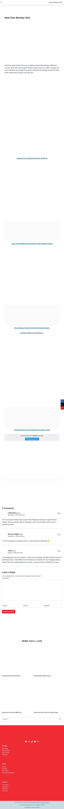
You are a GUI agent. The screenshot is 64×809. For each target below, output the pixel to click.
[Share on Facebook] (62, 401)
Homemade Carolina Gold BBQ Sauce (12, 712)
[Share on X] (62, 404)
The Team (5, 771)
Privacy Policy (28, 807)
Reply (59, 513)
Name (5, 606)
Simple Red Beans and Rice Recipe (11, 675)
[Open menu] (1, 2)
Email (26, 606)
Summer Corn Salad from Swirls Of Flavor (32, 158)
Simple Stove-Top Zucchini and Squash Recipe (46, 712)
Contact (4, 769)
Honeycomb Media (35, 802)
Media (4, 767)
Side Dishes (5, 752)
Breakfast (5, 748)
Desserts (5, 754)
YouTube (5, 791)
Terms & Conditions (8, 773)
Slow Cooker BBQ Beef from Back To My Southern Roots (32, 244)
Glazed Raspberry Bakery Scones (42, 675)
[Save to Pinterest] (62, 408)
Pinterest (5, 789)
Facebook (5, 785)
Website (47, 606)
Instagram (5, 787)
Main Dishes (6, 750)
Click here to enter (32, 439)
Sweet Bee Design (44, 802)
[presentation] (16, 659)
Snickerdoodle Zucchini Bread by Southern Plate (32, 430)
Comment (6, 578)
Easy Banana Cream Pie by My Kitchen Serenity (32, 328)
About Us (34, 807)
